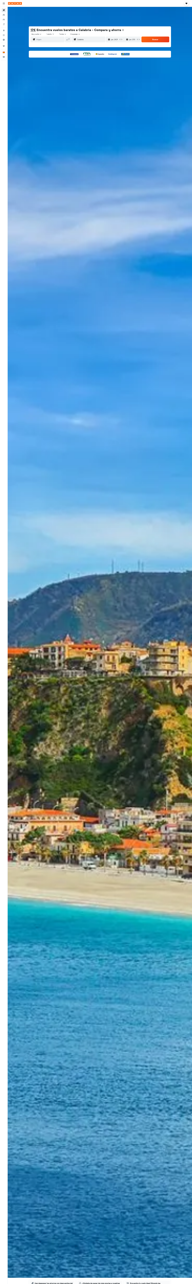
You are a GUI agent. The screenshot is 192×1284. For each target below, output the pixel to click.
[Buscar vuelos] (4, 10)
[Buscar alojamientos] (4, 15)
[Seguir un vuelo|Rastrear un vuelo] (4, 35)
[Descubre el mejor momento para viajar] (4, 40)
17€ (33, 30)
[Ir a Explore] (4, 30)
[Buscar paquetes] (4, 24)
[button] (3, 3)
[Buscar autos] (4, 19)
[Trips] (4, 46)
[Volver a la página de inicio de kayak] (15, 3)
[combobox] (36, 34)
